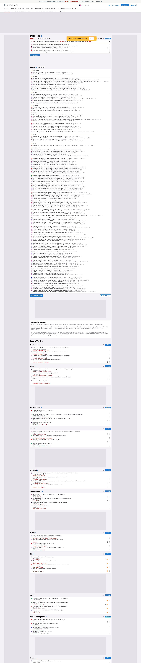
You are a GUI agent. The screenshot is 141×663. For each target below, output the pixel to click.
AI (43, 8)
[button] (47, 38)
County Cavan (42, 438)
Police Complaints (36, 559)
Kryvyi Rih (35, 608)
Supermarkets (14, 11)
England (42, 571)
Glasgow (34, 434)
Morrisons (7, 11)
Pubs (38, 496)
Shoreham (37, 571)
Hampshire (43, 475)
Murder (47, 483)
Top (32, 38)
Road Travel (39, 424)
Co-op (40, 11)
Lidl (55, 11)
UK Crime (45, 563)
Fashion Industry (36, 538)
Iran (32, 8)
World (19, 8)
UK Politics (47, 420)
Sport (57, 8)
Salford (34, 371)
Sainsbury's (45, 11)
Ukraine (28, 8)
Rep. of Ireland (36, 438)
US (43, 604)
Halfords (21, 11)
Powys (34, 500)
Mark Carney (35, 604)
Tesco (28, 11)
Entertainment (63, 8)
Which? (34, 424)
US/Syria (34, 600)
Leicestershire (36, 563)
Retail (45, 354)
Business (47, 8)
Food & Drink (46, 350)
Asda (25, 11)
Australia (37, 567)
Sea (33, 571)
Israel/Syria (39, 600)
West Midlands (47, 383)
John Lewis (35, 375)
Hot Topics (11, 8)
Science (74, 8)
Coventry (41, 383)
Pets (42, 626)
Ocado (36, 11)
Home (5, 8)
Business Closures (44, 538)
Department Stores (42, 375)
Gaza (23, 8)
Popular (40, 38)
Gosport (34, 504)
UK (16, 8)
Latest (35, 38)
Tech (69, 8)
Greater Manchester (47, 371)
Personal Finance (36, 420)
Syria (44, 600)
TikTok (34, 612)
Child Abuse (35, 483)
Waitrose (51, 11)
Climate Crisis (37, 8)
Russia (39, 608)
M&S (32, 11)
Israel (41, 567)
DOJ (37, 612)
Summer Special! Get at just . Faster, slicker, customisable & (69, 1)
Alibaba (34, 546)
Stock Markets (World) (42, 546)
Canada (40, 604)
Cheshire (34, 496)
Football (53, 8)
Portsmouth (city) (36, 475)
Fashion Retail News (53, 538)
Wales (41, 500)
